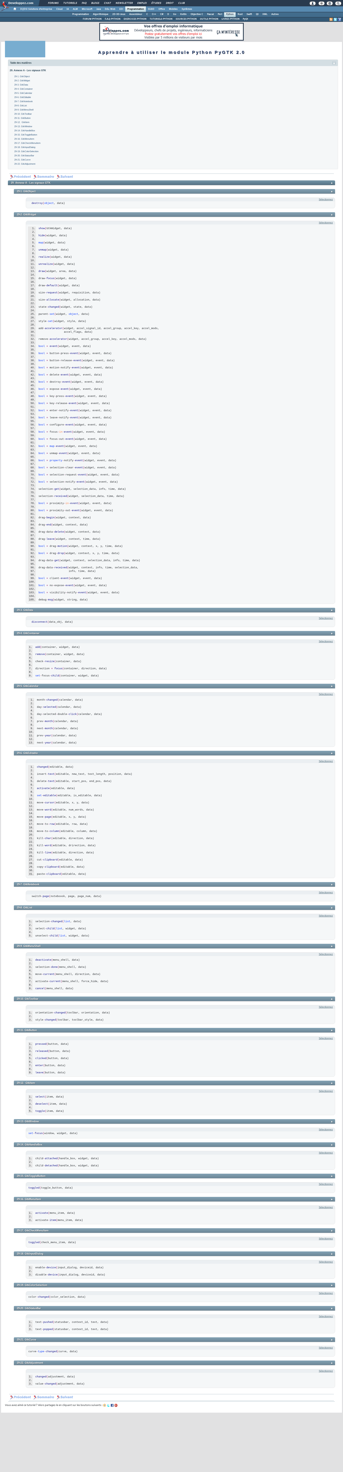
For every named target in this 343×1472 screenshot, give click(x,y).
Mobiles (173, 9)
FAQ (84, 3)
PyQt (245, 19)
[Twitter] (108, 1405)
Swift (249, 14)
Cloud (59, 9)
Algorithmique (100, 14)
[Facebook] (112, 1405)
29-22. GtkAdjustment (24, 164)
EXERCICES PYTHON (135, 19)
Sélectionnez (326, 199)
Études (156, 3)
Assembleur (135, 14)
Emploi (142, 3)
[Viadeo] (104, 1405)
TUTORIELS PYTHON (161, 19)
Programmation (135, 9)
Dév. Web (110, 9)
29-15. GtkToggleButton (25, 134)
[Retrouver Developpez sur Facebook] (339, 19)
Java (98, 9)
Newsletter (124, 3)
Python (230, 14)
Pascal (210, 14)
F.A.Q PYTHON (112, 19)
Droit (169, 3)
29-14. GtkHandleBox (24, 130)
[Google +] (116, 1405)
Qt (257, 14)
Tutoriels (70, 3)
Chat (107, 3)
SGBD (151, 9)
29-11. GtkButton (22, 118)
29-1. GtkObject (22, 76)
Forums (53, 3)
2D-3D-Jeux (118, 14)
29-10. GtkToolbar (23, 114)
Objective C (197, 14)
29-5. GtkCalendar (23, 93)
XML (264, 14)
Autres (275, 14)
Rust (240, 14)
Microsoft (87, 9)
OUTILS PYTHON (209, 19)
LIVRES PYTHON (231, 19)
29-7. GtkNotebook (23, 101)
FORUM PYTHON (92, 19)
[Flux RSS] (331, 19)
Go (174, 14)
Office (161, 9)
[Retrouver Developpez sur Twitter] (335, 19)
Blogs (95, 3)
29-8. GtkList (20, 105)
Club (181, 3)
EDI (121, 9)
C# (161, 14)
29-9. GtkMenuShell (23, 110)
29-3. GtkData (21, 85)
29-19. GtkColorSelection (26, 151)
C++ (154, 14)
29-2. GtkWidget (22, 80)
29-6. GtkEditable (22, 97)
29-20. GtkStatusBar (24, 155)
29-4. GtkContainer (23, 89)
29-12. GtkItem (21, 122)
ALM (75, 9)
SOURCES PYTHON (186, 19)
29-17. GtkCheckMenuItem (27, 143)
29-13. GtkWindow (23, 126)
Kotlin (183, 14)
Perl (220, 14)
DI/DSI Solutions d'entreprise (36, 9)
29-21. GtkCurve (22, 159)
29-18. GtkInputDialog (24, 147)
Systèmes (187, 9)
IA (67, 9)
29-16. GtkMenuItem (24, 139)
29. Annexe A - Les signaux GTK (28, 70)
